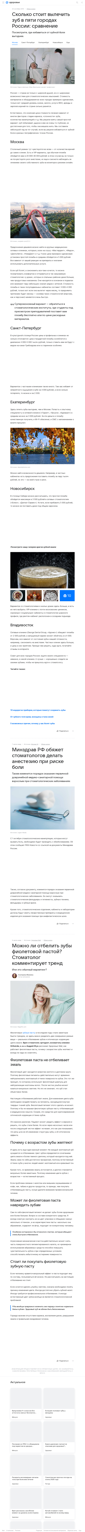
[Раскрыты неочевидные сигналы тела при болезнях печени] (25, 1470)
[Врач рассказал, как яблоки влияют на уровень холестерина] (25, 1503)
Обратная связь (72, 1530)
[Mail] (7, 2)
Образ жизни (31, 9)
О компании (9, 1530)
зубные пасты (28, 1033)
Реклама (17, 1530)
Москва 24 (34, 744)
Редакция (39, 1530)
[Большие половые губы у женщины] (59, 1403)
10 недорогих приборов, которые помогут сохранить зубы (38, 710)
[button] (42, 66)
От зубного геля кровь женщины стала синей (31, 717)
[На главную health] (14, 2)
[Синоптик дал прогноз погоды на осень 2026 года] (59, 1470)
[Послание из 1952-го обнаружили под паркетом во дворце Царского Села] (25, 1437)
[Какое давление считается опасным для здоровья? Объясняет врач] (59, 1437)
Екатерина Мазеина (25, 975)
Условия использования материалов (55, 1530)
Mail (3, 1530)
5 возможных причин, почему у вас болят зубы (32, 723)
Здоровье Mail (36, 940)
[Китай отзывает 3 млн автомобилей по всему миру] (59, 1503)
